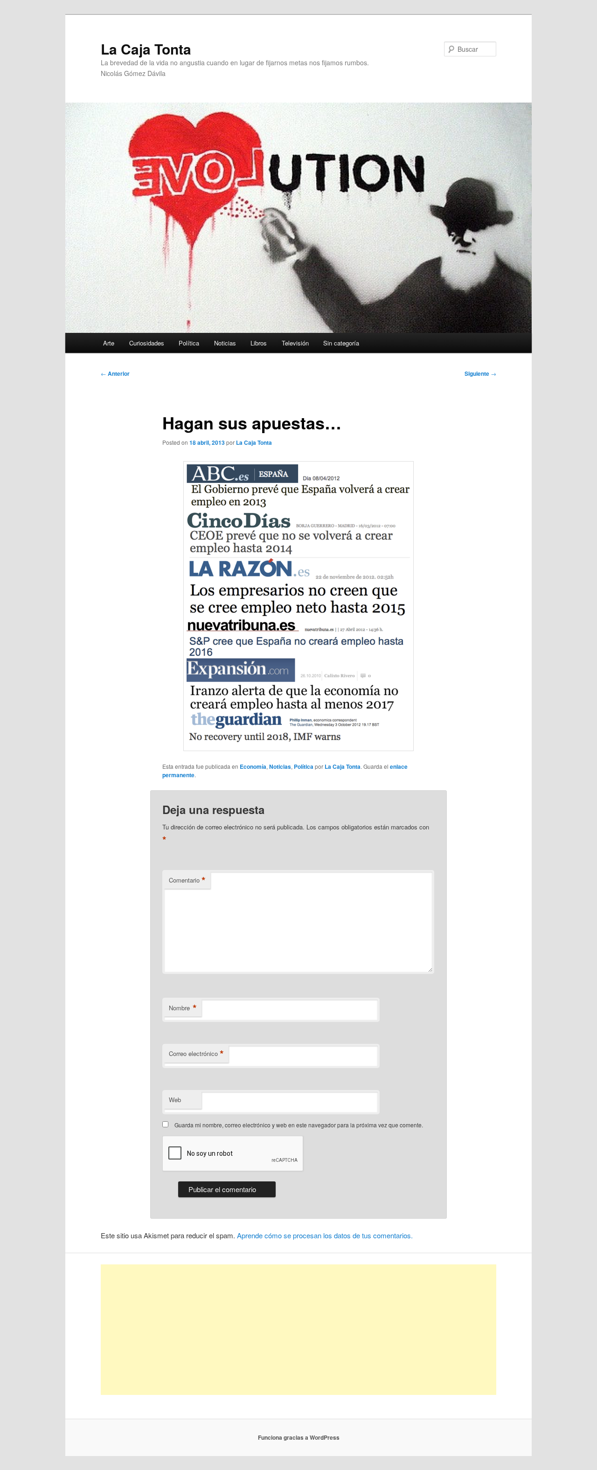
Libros (258, 342)
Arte (108, 342)
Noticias (225, 342)
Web (175, 1099)
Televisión (295, 342)
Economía (253, 766)
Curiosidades (146, 342)
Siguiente (480, 373)
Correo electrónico (196, 1053)
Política (189, 342)
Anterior (115, 373)
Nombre (183, 1008)
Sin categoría (341, 342)
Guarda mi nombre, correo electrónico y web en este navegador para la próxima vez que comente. (298, 1125)
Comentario (187, 880)
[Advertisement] (298, 1329)
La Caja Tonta (146, 49)
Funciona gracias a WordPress (299, 1437)
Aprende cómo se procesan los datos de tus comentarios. (325, 1235)
